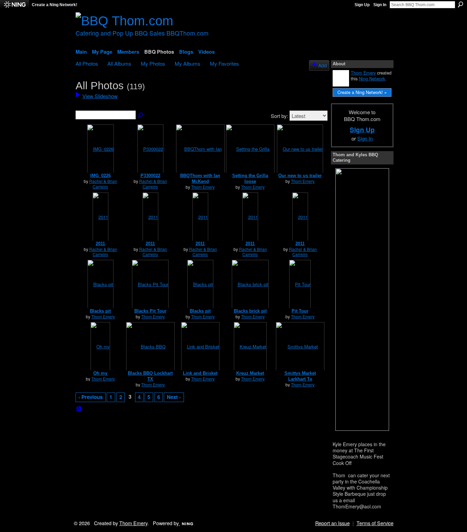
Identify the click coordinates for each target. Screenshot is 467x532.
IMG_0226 (100, 175)
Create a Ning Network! (54, 4)
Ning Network (372, 78)
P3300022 (150, 175)
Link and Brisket (200, 373)
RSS (79, 409)
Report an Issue (332, 523)
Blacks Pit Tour (150, 311)
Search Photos (141, 115)
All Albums (119, 63)
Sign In (379, 4)
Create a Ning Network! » (362, 92)
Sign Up (362, 4)
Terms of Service (375, 523)
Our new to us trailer (300, 175)
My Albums (187, 63)
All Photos (87, 63)
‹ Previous (90, 397)
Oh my (100, 373)
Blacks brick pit (250, 311)
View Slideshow (100, 95)
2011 (100, 243)
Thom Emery (203, 187)
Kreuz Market (250, 373)
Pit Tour (300, 311)
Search (460, 4)
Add (322, 65)
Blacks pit (100, 311)
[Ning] (14, 5)
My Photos (153, 63)
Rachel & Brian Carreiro (103, 183)
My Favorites (224, 63)
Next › (174, 397)
